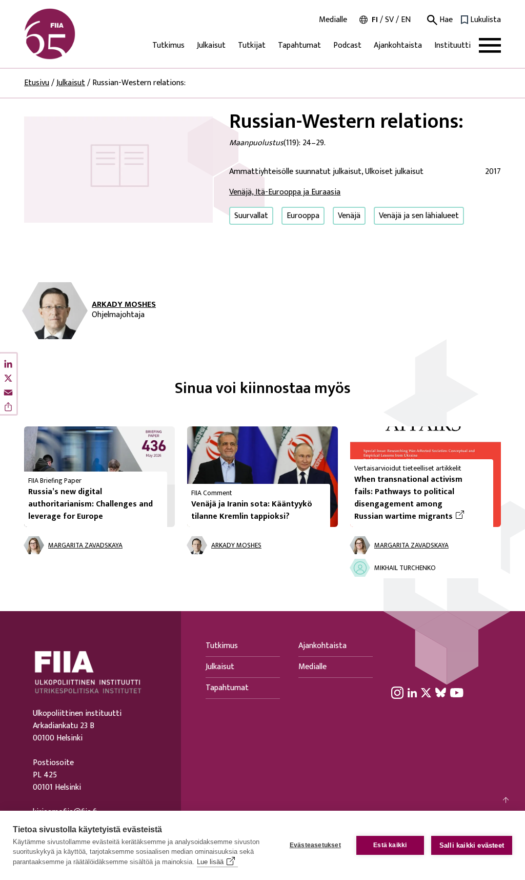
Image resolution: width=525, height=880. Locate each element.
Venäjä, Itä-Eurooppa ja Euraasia (284, 192)
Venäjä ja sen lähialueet (419, 216)
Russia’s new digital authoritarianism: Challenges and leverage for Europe (90, 504)
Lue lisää (210, 862)
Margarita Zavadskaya (85, 545)
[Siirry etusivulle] (73, 34)
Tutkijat (252, 45)
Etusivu (36, 83)
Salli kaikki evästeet (471, 845)
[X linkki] (426, 692)
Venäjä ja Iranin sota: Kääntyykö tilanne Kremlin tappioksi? (251, 510)
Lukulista (485, 20)
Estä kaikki (390, 845)
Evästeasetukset (315, 845)
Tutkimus (168, 45)
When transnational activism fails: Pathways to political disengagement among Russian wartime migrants (419, 498)
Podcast (347, 45)
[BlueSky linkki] (440, 692)
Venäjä (349, 216)
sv (389, 20)
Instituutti (452, 45)
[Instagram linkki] (397, 692)
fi (375, 20)
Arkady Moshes (124, 304)
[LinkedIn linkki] (412, 692)
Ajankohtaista (398, 45)
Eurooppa (303, 216)
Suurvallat (251, 216)
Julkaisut (211, 45)
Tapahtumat (299, 45)
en (406, 20)
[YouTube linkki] (456, 692)
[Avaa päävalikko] (490, 45)
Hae (445, 20)
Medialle (333, 20)
